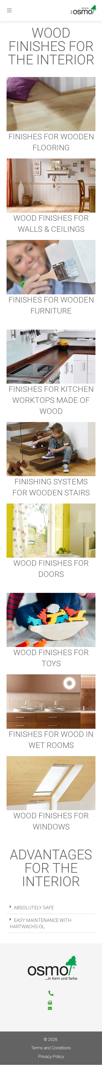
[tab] (51, 907)
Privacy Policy (51, 1056)
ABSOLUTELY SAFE (34, 907)
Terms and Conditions (51, 1047)
